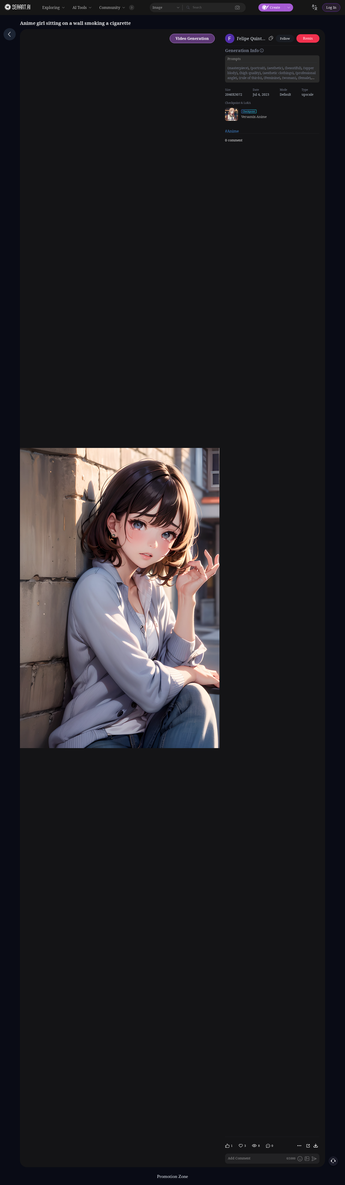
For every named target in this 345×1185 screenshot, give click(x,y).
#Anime (232, 131)
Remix (308, 38)
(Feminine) (271, 78)
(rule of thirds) (250, 78)
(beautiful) (292, 68)
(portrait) (257, 68)
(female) (304, 78)
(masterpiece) (238, 68)
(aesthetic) (274, 68)
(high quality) (249, 73)
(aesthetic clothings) (278, 73)
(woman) (288, 78)
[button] (238, 7)
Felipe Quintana (252, 38)
